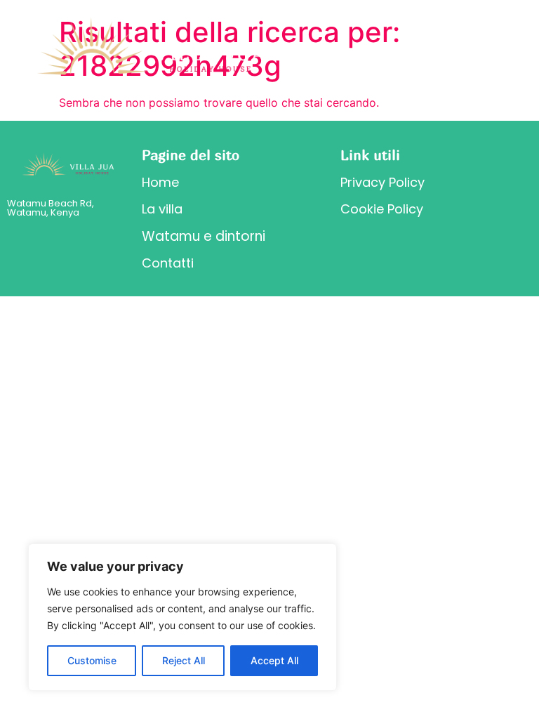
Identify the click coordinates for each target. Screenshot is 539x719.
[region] (182, 617)
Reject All (183, 660)
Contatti (168, 263)
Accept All (274, 660)
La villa (162, 209)
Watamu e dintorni (203, 236)
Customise (92, 660)
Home (160, 182)
